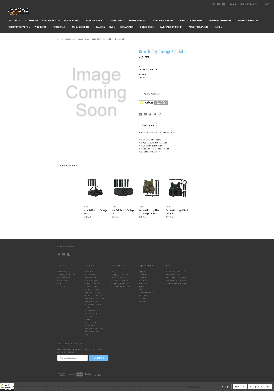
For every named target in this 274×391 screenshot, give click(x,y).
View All (142, 301)
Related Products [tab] (69, 165)
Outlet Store (147, 27)
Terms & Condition (119, 280)
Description (148, 125)
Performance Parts (18, 27)
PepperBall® (59, 27)
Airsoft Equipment (198, 27)
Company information (121, 286)
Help (113, 271)
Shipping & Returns (120, 274)
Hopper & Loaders (138, 20)
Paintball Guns (50, 20)
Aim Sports (143, 295)
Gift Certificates (249, 4)
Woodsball (41, 27)
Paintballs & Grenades (220, 20)
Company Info (63, 277)
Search (233, 4)
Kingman (142, 277)
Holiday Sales (127, 27)
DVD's (112, 27)
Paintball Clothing (163, 20)
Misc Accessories (81, 27)
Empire (142, 271)
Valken (142, 286)
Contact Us (62, 280)
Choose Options (96, 190)
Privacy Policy (63, 271)
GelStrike (13, 20)
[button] (7, 387)
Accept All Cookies (260, 386)
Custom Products (146, 292)
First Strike (143, 298)
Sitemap (61, 286)
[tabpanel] (96, 196)
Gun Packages (71, 20)
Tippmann (143, 274)
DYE (140, 289)
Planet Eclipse (145, 283)
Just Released (31, 20)
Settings (224, 386)
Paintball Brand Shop (171, 27)
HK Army (143, 280)
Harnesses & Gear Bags (191, 20)
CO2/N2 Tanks (116, 20)
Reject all (239, 386)
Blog (217, 27)
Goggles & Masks (93, 20)
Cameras (100, 27)
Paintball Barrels (247, 20)
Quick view (96, 185)
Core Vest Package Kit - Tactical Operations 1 (149, 212)
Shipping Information (66, 274)
